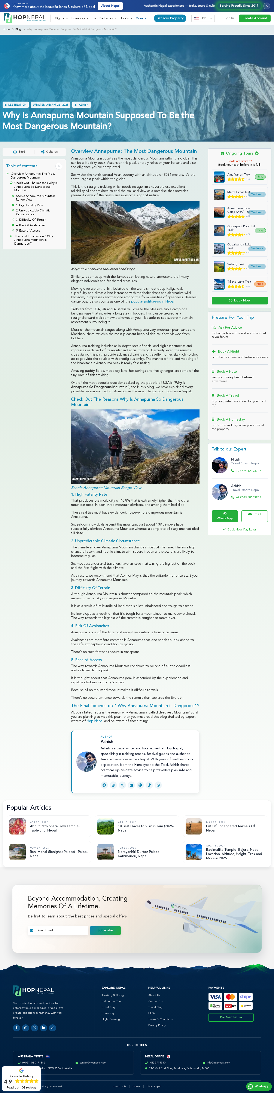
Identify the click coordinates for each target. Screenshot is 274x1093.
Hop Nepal (95, 721)
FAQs (151, 1013)
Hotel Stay (108, 1007)
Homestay (108, 1013)
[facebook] (16, 1027)
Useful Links (120, 1087)
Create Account (255, 18)
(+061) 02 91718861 (34, 1063)
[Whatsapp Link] (158, 785)
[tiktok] (52, 1027)
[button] (61, 18)
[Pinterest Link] (140, 785)
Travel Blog (155, 1007)
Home (6, 29)
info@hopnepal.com (218, 1063)
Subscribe (105, 930)
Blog (18, 29)
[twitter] (34, 1027)
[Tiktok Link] (149, 785)
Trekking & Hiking (113, 995)
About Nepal (110, 5)
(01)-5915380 (157, 1063)
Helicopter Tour (112, 1001)
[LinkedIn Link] (131, 785)
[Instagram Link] (113, 785)
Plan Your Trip (228, 1017)
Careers (136, 1087)
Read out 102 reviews (21, 1087)
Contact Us (155, 1001)
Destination (17, 105)
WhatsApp (225, 518)
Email (256, 514)
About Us (154, 995)
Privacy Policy (157, 1025)
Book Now (242, 300)
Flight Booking (111, 1019)
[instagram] (25, 1027)
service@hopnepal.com (93, 1063)
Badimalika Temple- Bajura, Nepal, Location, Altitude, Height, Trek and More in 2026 (234, 854)
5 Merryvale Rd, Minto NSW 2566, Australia (47, 1068)
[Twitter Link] (122, 785)
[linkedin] (43, 1027)
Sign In (228, 18)
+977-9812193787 (248, 471)
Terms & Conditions (160, 1019)
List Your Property (170, 18)
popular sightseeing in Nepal (152, 301)
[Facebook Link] (104, 785)
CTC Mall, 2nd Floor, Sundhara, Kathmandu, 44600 (179, 1068)
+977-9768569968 (248, 497)
